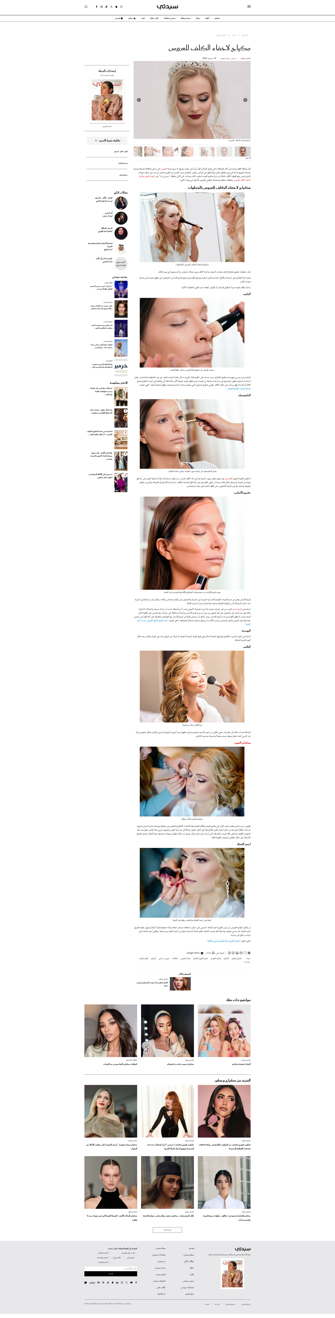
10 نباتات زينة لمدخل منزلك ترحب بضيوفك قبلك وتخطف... (101, 391)
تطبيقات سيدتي (159, 1281)
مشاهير (217, 18)
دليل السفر (189, 1294)
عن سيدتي (161, 1261)
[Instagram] (101, 7)
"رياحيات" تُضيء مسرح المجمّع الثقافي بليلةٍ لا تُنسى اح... (101, 288)
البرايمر (153, 958)
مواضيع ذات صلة (238, 1000)
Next (139, 100)
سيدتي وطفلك (169, 18)
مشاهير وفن (130, 1257)
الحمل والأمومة (103, 1262)
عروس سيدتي (164, 958)
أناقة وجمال (117, 1257)
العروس (163, 169)
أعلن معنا (217, 1304)
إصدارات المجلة (107, 71)
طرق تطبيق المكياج (200, 958)
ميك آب (247, 962)
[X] (111, 7)
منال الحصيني (107, 261)
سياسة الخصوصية (230, 1304)
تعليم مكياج (143, 958)
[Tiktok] (106, 7)
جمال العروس (185, 958)
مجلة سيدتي (161, 1248)
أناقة (207, 18)
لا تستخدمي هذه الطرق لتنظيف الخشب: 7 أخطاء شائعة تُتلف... (99, 433)
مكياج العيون (242, 743)
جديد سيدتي (120, 277)
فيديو (117, 18)
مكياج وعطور (246, 58)
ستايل (191, 1268)
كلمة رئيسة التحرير (109, 140)
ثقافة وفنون (108, 282)
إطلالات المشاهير (131, 1060)
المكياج (226, 958)
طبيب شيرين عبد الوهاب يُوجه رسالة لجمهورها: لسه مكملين (101, 307)
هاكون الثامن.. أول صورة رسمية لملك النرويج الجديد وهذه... (101, 456)
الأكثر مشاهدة (119, 383)
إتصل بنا (207, 1304)
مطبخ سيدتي (188, 1255)
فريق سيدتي (161, 1274)
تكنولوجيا (109, 360)
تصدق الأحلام (123, 163)
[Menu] (249, 6)
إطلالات (175, 958)
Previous (245, 100)
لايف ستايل (154, 18)
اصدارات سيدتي (187, 1287)
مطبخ (130, 18)
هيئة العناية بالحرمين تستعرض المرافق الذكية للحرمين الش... (101, 366)
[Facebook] (96, 7)
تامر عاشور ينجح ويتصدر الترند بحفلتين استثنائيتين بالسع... (101, 327)
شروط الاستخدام (246, 1304)
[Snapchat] (116, 7)
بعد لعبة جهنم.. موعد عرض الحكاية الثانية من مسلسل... (101, 411)
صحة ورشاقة (186, 18)
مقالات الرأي (121, 192)
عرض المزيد (168, 1230)
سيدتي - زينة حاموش (228, 58)
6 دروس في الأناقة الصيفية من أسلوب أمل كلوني (100, 476)
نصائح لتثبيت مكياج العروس (239, 389)
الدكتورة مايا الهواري (105, 231)
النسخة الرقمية (107, 126)
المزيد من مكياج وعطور (232, 1080)
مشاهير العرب (107, 302)
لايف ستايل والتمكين (127, 1253)
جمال (198, 18)
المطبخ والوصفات (102, 1257)
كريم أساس (237, 609)
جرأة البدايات (123, 175)
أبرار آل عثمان (107, 216)
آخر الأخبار (161, 1294)
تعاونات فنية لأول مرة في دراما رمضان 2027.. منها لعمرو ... (101, 346)
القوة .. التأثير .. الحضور (121, 151)
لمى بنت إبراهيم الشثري (104, 201)
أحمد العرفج (108, 249)
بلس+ (143, 18)
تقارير (192, 1274)
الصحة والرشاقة (103, 1253)
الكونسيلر (229, 479)
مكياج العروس (215, 958)
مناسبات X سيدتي (159, 1255)
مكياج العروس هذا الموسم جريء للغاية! (223, 941)
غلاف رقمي (161, 1287)
